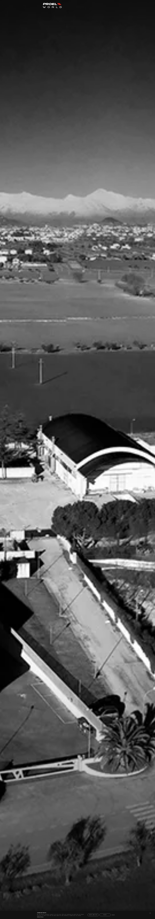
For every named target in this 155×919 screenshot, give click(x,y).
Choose (113, 914)
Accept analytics (93, 914)
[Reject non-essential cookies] (150, 913)
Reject (105, 914)
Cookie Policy (40, 916)
